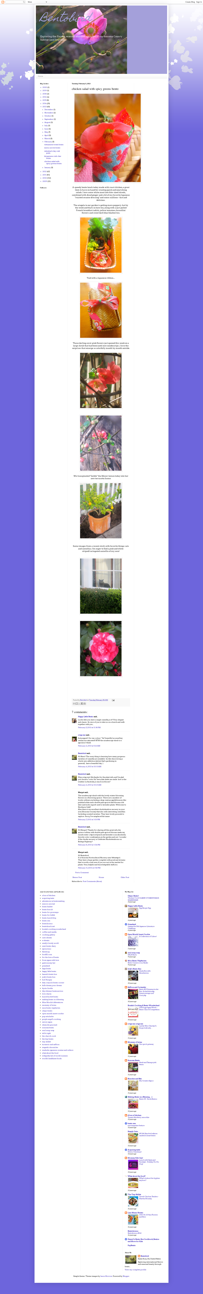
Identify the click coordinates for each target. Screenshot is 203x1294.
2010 (45, 178)
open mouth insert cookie (53, 1013)
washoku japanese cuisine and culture (57, 1050)
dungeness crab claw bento (52, 157)
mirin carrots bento (52, 148)
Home (40, 76)
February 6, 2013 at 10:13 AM (89, 766)
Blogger (126, 1276)
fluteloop (46, 952)
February (48, 142)
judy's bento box (48, 977)
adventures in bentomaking (53, 901)
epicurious (46, 949)
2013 (45, 107)
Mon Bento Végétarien (137, 961)
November (49, 113)
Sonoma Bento (134, 1060)
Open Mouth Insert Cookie (139, 934)
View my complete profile (135, 1270)
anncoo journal (48, 904)
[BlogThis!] (76, 703)
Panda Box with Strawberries (145, 972)
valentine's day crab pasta (52, 152)
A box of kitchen (134, 1115)
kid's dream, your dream (52, 985)
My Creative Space (146, 1081)
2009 (45, 181)
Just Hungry (47, 980)
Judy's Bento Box (134, 969)
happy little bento (49, 971)
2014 (45, 103)
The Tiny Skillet (134, 1194)
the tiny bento (47, 1039)
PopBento (132, 1245)
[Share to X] (79, 703)
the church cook (49, 1036)
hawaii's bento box (49, 974)
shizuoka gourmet (49, 1025)
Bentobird (65, 19)
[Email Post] (112, 700)
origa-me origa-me (135, 1024)
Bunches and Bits (135, 1079)
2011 (45, 175)
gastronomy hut (48, 963)
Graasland (132, 924)
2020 (45, 87)
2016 (45, 97)
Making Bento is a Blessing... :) (140, 1097)
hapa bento (46, 968)
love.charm (46, 994)
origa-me (81, 735)
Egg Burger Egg (145, 908)
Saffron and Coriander (137, 987)
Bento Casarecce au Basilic (138, 963)
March (47, 138)
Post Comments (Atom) (92, 881)
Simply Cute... (133, 1131)
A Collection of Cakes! (148, 936)
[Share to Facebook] (82, 703)
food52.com (47, 954)
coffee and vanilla (49, 932)
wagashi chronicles (50, 1047)
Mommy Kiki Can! (135, 1158)
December (48, 109)
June (46, 129)
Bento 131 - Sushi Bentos (148, 1099)
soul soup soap (48, 1030)
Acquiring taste (134, 1150)
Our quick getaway (146, 1044)
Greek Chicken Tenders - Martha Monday (149, 1198)
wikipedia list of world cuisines (55, 1056)
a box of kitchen (48, 895)
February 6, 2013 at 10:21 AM (89, 785)
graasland (46, 966)
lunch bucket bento (50, 997)
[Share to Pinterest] (84, 703)
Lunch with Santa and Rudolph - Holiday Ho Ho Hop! (149, 1162)
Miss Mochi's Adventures (52, 1002)
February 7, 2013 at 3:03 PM (89, 819)
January (47, 167)
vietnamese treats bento (54, 145)
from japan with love (50, 960)
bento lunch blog (49, 918)
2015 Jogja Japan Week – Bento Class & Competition (149, 1009)
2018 (45, 94)
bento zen (46, 921)
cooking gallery (48, 935)
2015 (45, 100)
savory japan (47, 1022)
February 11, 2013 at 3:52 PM (89, 868)
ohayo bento (47, 1011)
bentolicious (47, 924)
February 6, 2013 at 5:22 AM (89, 746)
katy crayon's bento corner (53, 983)
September (49, 119)
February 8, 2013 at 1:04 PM (89, 845)
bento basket (47, 907)
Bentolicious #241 (134, 1233)
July (46, 125)
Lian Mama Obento (135, 1213)
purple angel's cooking (51, 1019)
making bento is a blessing (53, 999)
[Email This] (74, 703)
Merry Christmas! (135, 1152)
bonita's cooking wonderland (54, 929)
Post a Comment (82, 872)
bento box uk (47, 909)
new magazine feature (136, 1125)
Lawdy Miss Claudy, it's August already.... (148, 1027)
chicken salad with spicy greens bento (53, 162)
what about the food (50, 1053)
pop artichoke (48, 1016)
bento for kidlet (48, 915)
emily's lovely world (50, 943)
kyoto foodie (47, 988)
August (47, 122)
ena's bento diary (49, 946)
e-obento (45, 940)
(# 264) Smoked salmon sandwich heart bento (148, 1135)
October (48, 116)
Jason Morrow (106, 1276)
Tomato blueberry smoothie (138, 1117)
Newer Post (77, 877)
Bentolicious (133, 1231)
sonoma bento (48, 1028)
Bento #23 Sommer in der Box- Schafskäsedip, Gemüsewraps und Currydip (149, 992)
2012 (45, 171)
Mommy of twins (135, 1042)
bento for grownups (50, 912)
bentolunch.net (48, 926)
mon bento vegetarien (51, 1008)
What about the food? (136, 1176)
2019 (45, 90)
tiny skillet (46, 1042)
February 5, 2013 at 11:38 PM (89, 727)
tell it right (46, 1033)
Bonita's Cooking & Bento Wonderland (143, 1005)
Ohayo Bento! (133, 896)
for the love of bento (50, 957)
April (46, 135)
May (46, 132)
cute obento (47, 938)
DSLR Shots (132, 955)
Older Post (125, 877)
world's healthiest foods (52, 1058)
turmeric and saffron (50, 1044)
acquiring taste (48, 898)
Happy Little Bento (85, 717)
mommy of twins (49, 1005)
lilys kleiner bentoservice (52, 991)
